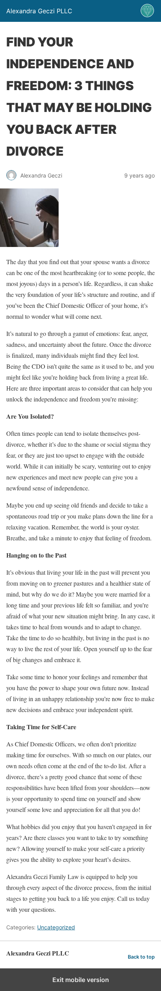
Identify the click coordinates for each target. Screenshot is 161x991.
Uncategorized (56, 927)
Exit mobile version (80, 980)
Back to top (141, 957)
